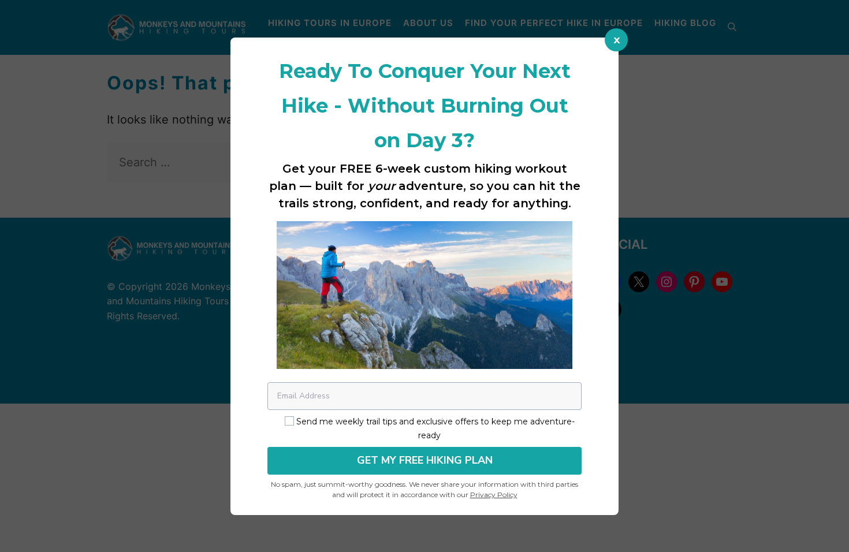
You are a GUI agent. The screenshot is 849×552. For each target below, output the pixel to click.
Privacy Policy (493, 494)
